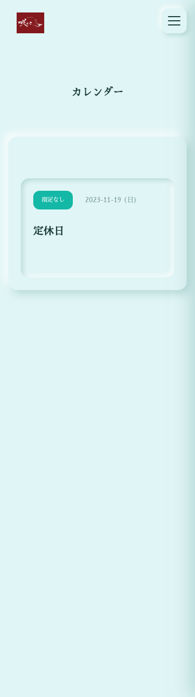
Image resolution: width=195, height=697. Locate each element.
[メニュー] (174, 20)
